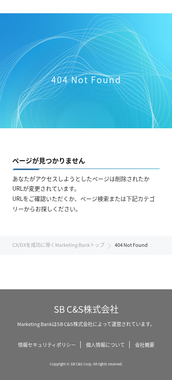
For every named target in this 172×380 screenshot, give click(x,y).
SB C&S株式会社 (86, 309)
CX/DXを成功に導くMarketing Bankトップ (58, 244)
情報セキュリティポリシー (47, 344)
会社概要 (144, 344)
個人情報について (105, 344)
